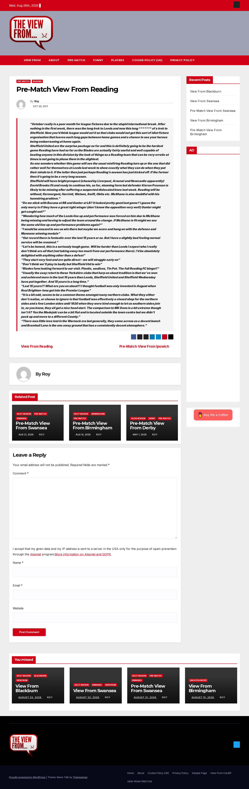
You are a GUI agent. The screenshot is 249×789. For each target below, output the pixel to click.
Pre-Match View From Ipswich (144, 346)
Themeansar (80, 777)
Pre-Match (76, 60)
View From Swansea (204, 101)
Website (18, 608)
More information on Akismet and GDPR (83, 554)
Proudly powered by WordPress (27, 777)
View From (32, 60)
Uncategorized (198, 680)
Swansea (21, 418)
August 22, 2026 (88, 697)
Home (130, 772)
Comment (21, 473)
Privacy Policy (182, 60)
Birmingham (98, 414)
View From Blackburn (205, 91)
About (54, 60)
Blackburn (40, 676)
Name (18, 562)
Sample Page (199, 772)
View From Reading (37, 346)
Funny (98, 60)
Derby (152, 418)
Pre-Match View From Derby (147, 425)
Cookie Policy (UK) (147, 60)
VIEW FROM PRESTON (139, 781)
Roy (36, 101)
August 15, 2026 (203, 697)
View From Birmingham (206, 120)
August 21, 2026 (145, 697)
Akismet (35, 554)
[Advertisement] (213, 279)
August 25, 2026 (30, 697)
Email (18, 585)
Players (117, 60)
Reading (37, 81)
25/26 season (138, 418)
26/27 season (24, 414)
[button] (230, 60)
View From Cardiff (221, 772)
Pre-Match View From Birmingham (92, 425)
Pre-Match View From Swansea (33, 425)
